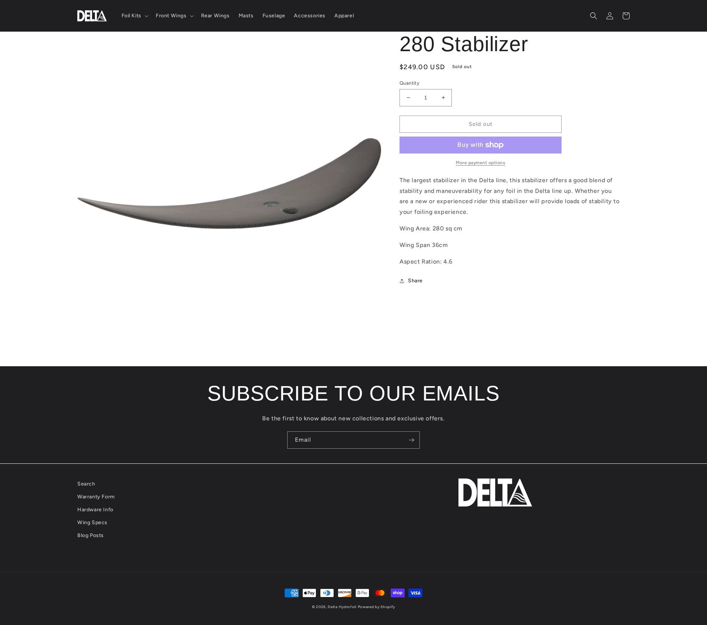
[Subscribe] (411, 440)
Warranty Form (96, 497)
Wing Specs (92, 522)
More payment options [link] (480, 162)
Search (86, 484)
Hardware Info (95, 509)
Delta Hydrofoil (342, 606)
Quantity (409, 83)
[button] (134, 16)
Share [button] (415, 281)
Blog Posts (90, 535)
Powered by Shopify (376, 606)
